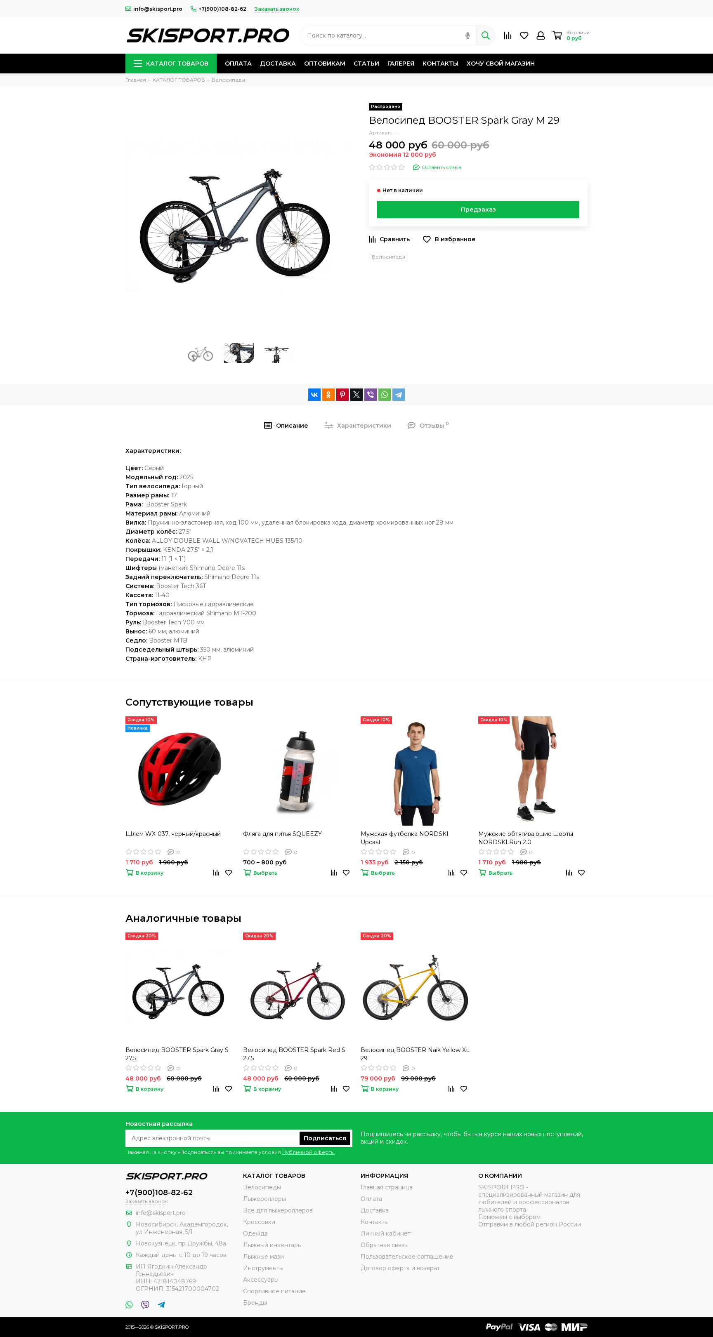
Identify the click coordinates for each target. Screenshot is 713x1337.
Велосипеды (388, 257)
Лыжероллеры (264, 1199)
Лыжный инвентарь (272, 1245)
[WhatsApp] (384, 394)
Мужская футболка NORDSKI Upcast (405, 838)
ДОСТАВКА (278, 63)
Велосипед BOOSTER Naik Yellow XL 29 (415, 1054)
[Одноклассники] (328, 394)
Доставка (375, 1210)
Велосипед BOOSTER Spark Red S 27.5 (294, 1054)
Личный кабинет (386, 1233)
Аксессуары (261, 1279)
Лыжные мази (263, 1256)
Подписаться (325, 1138)
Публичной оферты (308, 1152)
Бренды (255, 1302)
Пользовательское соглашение (407, 1256)
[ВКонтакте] (314, 394)
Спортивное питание (274, 1291)
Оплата (371, 1199)
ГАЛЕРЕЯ (400, 63)
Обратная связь (384, 1245)
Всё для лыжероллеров (278, 1210)
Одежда (255, 1233)
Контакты (375, 1222)
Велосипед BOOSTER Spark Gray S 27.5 (177, 1054)
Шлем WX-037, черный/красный (173, 834)
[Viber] (370, 394)
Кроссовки (259, 1222)
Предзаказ (478, 209)
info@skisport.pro (157, 9)
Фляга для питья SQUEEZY (282, 834)
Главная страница (387, 1187)
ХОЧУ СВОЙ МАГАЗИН (501, 63)
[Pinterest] (342, 394)
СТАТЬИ (366, 63)
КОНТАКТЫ (440, 63)
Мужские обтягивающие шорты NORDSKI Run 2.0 (525, 838)
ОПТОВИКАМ (324, 63)
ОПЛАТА (238, 63)
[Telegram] (398, 394)
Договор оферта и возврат (400, 1268)
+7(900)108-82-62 (222, 9)
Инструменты (263, 1268)
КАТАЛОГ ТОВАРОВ (177, 63)
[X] (356, 394)
